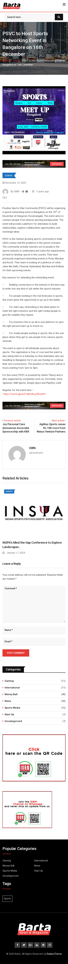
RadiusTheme (54, 953)
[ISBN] (26, 191)
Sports (7, 898)
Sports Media (12, 707)
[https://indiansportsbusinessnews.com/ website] (23, 191)
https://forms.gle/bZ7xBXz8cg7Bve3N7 (24, 394)
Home (8, 60)
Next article (58, 420)
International (12, 687)
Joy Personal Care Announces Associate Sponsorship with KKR (15, 428)
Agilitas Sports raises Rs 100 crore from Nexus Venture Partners (51, 428)
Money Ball (11, 694)
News (8, 701)
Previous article (12, 420)
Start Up (9, 714)
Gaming (9, 680)
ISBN (32, 448)
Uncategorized (13, 721)
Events (16, 60)
